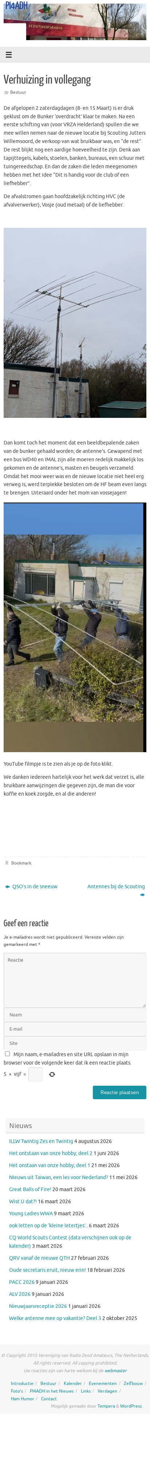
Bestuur (18, 92)
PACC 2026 (22, 1282)
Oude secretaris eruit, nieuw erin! (47, 1270)
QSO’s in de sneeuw (34, 887)
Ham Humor (22, 1399)
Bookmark (21, 863)
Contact (49, 1399)
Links (86, 1391)
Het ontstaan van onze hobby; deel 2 (50, 1153)
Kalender (73, 1383)
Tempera (106, 1406)
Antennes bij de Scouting (116, 887)
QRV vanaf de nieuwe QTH (39, 1258)
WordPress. (131, 1406)
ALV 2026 (20, 1294)
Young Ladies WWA (31, 1214)
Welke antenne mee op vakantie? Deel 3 (55, 1318)
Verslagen (107, 1391)
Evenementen (103, 1383)
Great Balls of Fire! (30, 1189)
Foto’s (17, 1391)
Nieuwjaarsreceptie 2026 (38, 1306)
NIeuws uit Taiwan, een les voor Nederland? (58, 1177)
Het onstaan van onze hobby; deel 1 (49, 1165)
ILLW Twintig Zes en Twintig (41, 1141)
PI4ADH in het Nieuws (52, 1391)
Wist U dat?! (23, 1201)
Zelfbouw (133, 1383)
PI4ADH (16, 6)
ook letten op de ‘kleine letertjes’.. (48, 1226)
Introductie (22, 1383)
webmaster (115, 1371)
